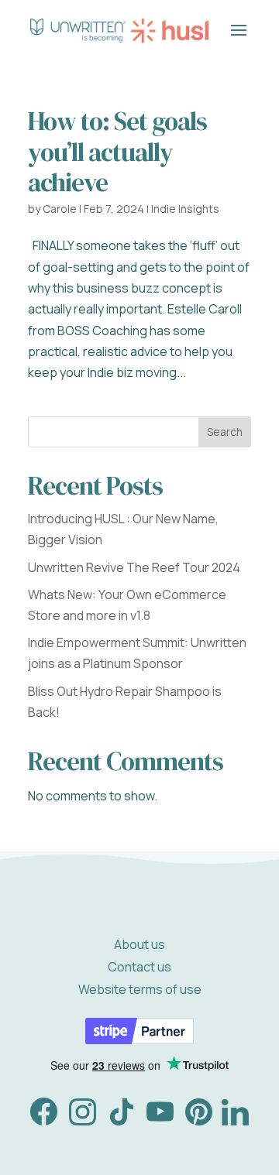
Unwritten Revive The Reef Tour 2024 (134, 567)
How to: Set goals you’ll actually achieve (117, 152)
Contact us (139, 966)
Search (225, 431)
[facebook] (43, 1120)
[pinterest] (198, 1120)
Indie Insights (185, 208)
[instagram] (82, 1120)
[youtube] (160, 1120)
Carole (60, 208)
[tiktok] (121, 1120)
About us (139, 944)
